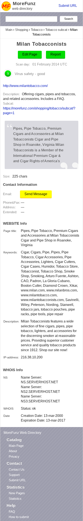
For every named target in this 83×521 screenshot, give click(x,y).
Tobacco (37, 29)
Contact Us (16, 469)
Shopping (21, 29)
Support (14, 475)
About (13, 451)
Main (9, 29)
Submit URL (68, 5)
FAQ (12, 511)
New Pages (17, 493)
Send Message (35, 194)
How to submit (19, 517)
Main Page (16, 445)
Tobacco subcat (56, 29)
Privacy (14, 456)
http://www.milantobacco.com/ (25, 86)
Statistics (15, 498)
